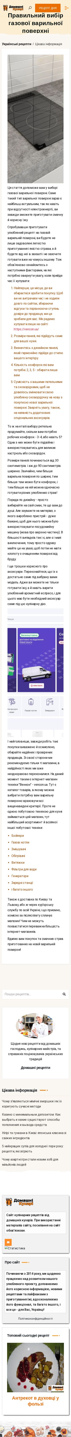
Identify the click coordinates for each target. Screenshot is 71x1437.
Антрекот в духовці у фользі (35, 1401)
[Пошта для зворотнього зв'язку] (8, 1242)
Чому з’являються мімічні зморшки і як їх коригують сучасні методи (32, 1103)
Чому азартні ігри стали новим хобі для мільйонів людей (30, 1162)
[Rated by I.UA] (15, 1248)
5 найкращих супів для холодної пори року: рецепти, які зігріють (33, 1148)
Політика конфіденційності (35, 1318)
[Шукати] (64, 994)
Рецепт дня (48, 8)
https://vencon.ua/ (26, 329)
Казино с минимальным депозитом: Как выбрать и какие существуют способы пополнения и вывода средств (31, 1120)
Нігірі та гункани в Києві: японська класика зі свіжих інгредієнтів (34, 1135)
